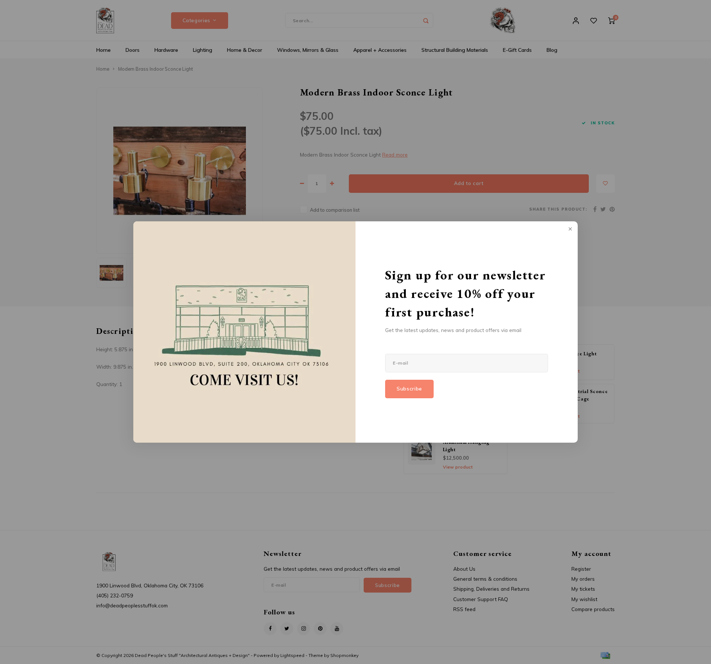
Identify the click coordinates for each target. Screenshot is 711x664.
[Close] (569, 229)
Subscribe (409, 389)
